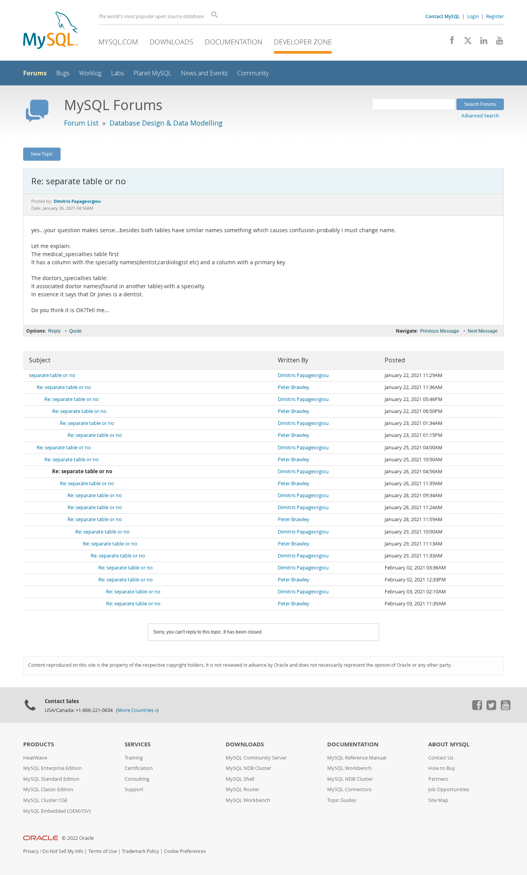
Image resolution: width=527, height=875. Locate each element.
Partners (438, 779)
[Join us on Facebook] (449, 42)
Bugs (62, 73)
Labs (117, 73)
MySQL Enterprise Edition (52, 768)
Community (253, 73)
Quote (75, 331)
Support (134, 789)
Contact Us (440, 757)
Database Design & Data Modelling (166, 122)
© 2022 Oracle (78, 838)
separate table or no (52, 375)
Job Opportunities (448, 789)
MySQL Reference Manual (356, 757)
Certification (139, 768)
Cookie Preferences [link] (185, 851)
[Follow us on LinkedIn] (481, 42)
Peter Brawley (293, 387)
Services (137, 744)
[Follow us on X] (465, 42)
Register (495, 16)
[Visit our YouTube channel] (497, 42)
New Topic (42, 154)
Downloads (171, 41)
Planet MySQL (152, 73)
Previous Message (439, 331)
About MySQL (449, 744)
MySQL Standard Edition (51, 779)
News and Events (204, 73)
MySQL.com (118, 41)
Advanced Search (480, 115)
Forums (35, 73)
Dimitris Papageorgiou (303, 375)
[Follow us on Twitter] (491, 708)
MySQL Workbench (248, 800)
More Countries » (137, 710)
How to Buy (441, 768)
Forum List (81, 122)
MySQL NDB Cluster (248, 768)
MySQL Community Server (256, 757)
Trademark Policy (140, 851)
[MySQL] (50, 31)
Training (134, 757)
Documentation (233, 41)
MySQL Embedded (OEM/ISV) (57, 811)
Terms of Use (102, 851)
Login (473, 16)
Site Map (438, 800)
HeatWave (35, 757)
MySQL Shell (240, 779)
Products (38, 744)
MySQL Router (242, 789)
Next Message (483, 331)
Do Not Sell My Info (62, 851)
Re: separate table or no (64, 387)
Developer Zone (303, 41)
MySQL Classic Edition (48, 789)
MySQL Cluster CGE (45, 800)
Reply (54, 331)
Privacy (31, 851)
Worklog (90, 73)
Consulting (137, 779)
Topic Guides (341, 800)
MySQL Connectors (349, 789)
